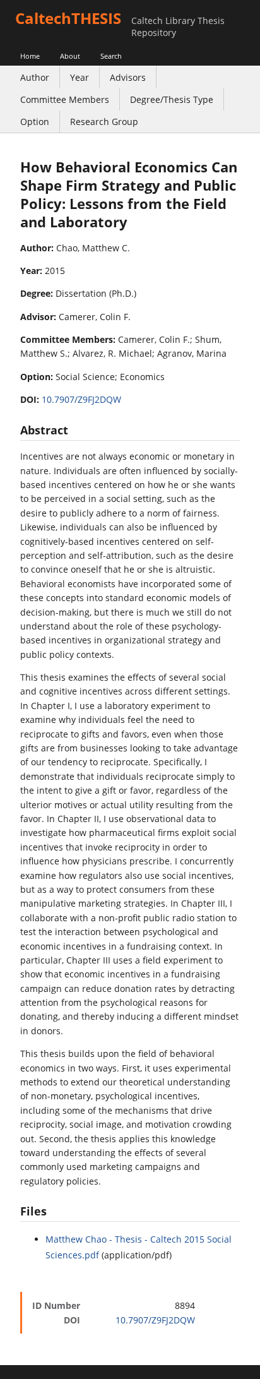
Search (111, 56)
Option (34, 122)
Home (30, 56)
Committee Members (64, 99)
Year (79, 77)
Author (34, 77)
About (70, 56)
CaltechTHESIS (68, 18)
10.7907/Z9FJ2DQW (81, 399)
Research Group (104, 122)
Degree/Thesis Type (171, 99)
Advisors (128, 77)
